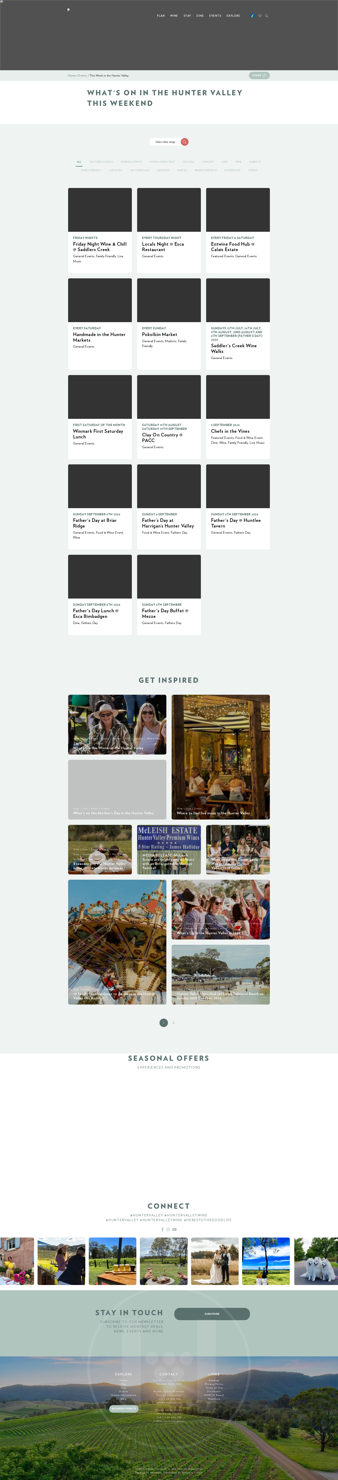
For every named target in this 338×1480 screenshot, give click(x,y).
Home (72, 75)
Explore (233, 16)
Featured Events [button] (101, 162)
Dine (200, 16)
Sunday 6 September (159, 514)
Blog (124, 1399)
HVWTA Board (214, 1395)
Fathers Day (179, 532)
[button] (185, 142)
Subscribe (212, 1314)
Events (215, 16)
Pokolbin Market (159, 334)
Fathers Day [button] (232, 170)
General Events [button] (131, 162)
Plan (161, 16)
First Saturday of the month (99, 425)
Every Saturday (87, 328)
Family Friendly (106, 256)
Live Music (257, 443)
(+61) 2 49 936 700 (169, 1417)
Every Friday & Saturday (232, 237)
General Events (84, 256)
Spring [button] (253, 170)
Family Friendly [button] (91, 170)
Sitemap (214, 1380)
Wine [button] (239, 162)
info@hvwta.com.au (169, 1402)
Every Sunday (154, 328)
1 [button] (163, 1022)
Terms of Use (214, 1388)
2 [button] (173, 1022)
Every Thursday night (161, 237)
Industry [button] (163, 170)
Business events (124, 1409)
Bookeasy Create (192, 1472)
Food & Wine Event (249, 438)
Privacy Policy (214, 1384)
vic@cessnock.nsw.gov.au (169, 1421)
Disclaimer (214, 1391)
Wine (174, 16)
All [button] (79, 162)
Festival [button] (188, 162)
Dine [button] (225, 162)
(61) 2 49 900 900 (169, 1399)
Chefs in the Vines (230, 431)
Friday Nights (85, 237)
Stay (187, 16)
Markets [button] (255, 162)
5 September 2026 (225, 425)
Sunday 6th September (162, 604)
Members (214, 1399)
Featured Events (222, 256)
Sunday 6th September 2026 (234, 514)
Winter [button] (182, 170)
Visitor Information (123, 1395)
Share (256, 75)
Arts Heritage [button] (139, 170)
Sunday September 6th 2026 (96, 514)
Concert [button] (208, 162)
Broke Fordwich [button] (206, 170)
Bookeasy (156, 1472)
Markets (170, 341)
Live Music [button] (116, 170)
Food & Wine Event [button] (162, 162)
